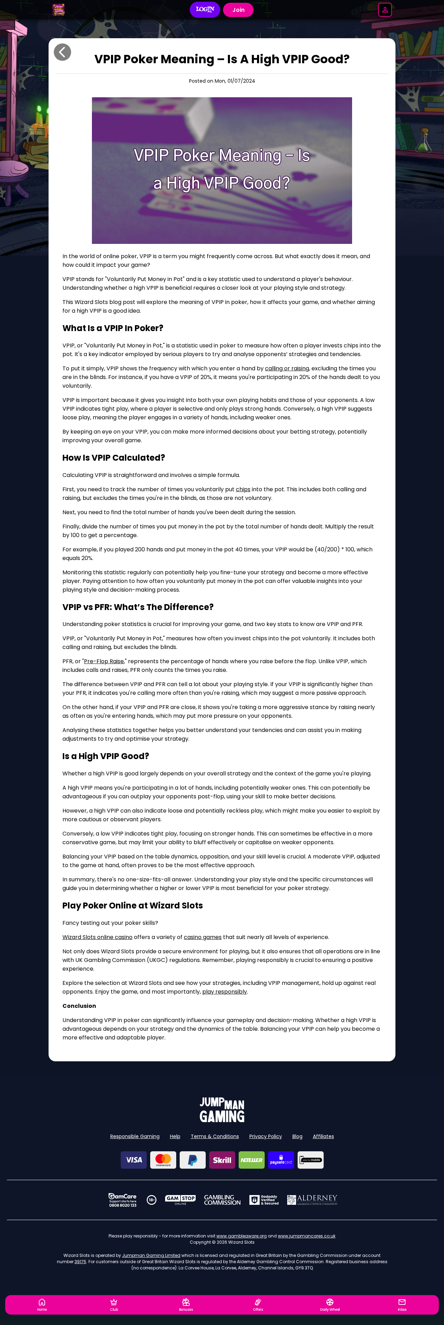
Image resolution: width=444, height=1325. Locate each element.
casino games (203, 937)
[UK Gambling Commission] (222, 1200)
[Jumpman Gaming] (222, 1120)
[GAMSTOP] (180, 1200)
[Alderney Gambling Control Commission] (312, 1200)
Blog (297, 1136)
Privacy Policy (265, 1136)
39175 (80, 1262)
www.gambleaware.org (241, 1236)
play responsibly (224, 992)
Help (175, 1136)
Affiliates (323, 1136)
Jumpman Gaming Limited (151, 1255)
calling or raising (287, 368)
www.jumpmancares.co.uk (306, 1236)
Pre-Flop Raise (104, 661)
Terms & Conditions (215, 1136)
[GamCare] (122, 1200)
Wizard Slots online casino (97, 937)
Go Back (62, 52)
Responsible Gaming (135, 1136)
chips (243, 489)
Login (205, 10)
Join (238, 10)
